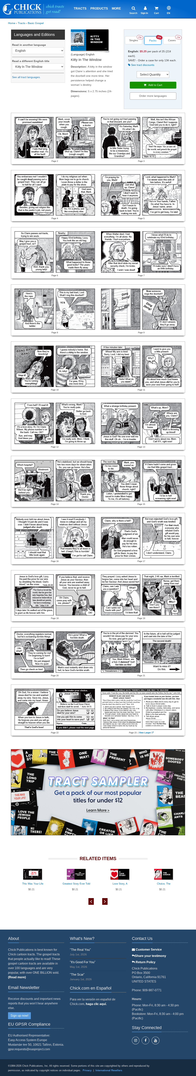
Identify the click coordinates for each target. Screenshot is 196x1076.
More (116, 8)
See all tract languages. (26, 77)
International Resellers (109, 1070)
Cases (172, 40)
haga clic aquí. (96, 1004)
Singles (133, 40)
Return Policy (145, 962)
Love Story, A (120, 883)
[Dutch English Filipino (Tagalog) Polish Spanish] (38, 50)
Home (11, 23)
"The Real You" (80, 949)
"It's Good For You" (83, 962)
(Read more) (17, 977)
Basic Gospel (36, 23)
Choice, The (163, 883)
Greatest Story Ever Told (76, 883)
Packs (152, 40)
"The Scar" (77, 974)
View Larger (144, 732)
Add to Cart (154, 84)
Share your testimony (150, 955)
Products (99, 8)
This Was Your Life (32, 883)
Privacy (87, 1070)
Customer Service (148, 949)
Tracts (80, 8)
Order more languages (153, 95)
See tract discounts (142, 64)
